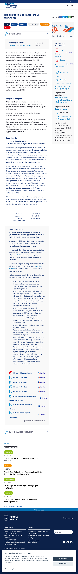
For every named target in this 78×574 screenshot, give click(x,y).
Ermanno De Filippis (62, 97)
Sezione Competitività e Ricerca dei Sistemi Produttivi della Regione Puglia (63, 84)
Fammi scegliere (10, 569)
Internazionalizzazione (34, 540)
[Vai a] (10, 5)
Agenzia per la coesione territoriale (38, 531)
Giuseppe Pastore (61, 109)
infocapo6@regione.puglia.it (66, 101)
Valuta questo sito (39, 510)
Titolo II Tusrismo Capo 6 (23, 255)
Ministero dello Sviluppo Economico (38, 536)
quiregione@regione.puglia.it (16, 542)
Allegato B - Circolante (20, 382)
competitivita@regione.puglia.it (65, 117)
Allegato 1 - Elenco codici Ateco (23, 373)
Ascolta (42, 373)
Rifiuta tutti (62, 563)
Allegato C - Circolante (20, 387)
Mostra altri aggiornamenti (13, 506)
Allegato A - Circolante (20, 377)
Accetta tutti (63, 558)
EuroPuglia (31, 538)
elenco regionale (11, 544)
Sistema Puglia (32, 542)
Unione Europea (32, 533)
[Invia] (70, 532)
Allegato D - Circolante (20, 391)
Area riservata (68, 518)
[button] (70, 2)
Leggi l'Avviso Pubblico (59, 53)
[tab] (27, 34)
